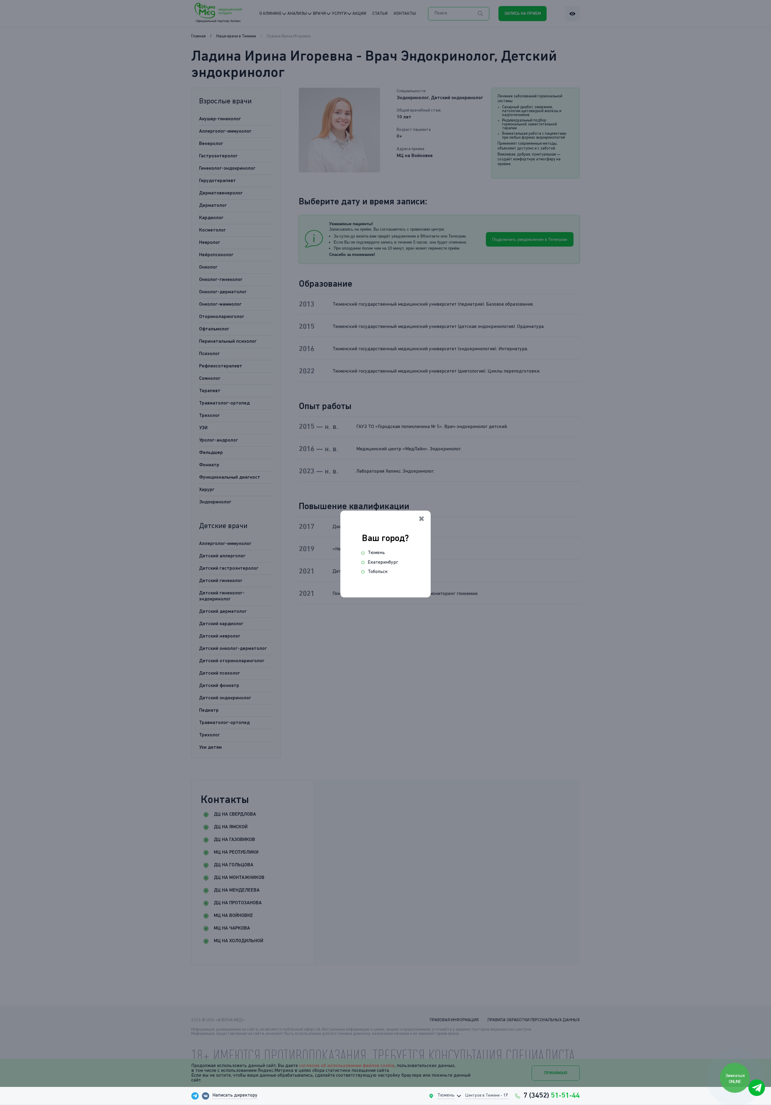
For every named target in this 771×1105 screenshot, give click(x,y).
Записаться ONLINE (735, 1078)
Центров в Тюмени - (486, 1095)
